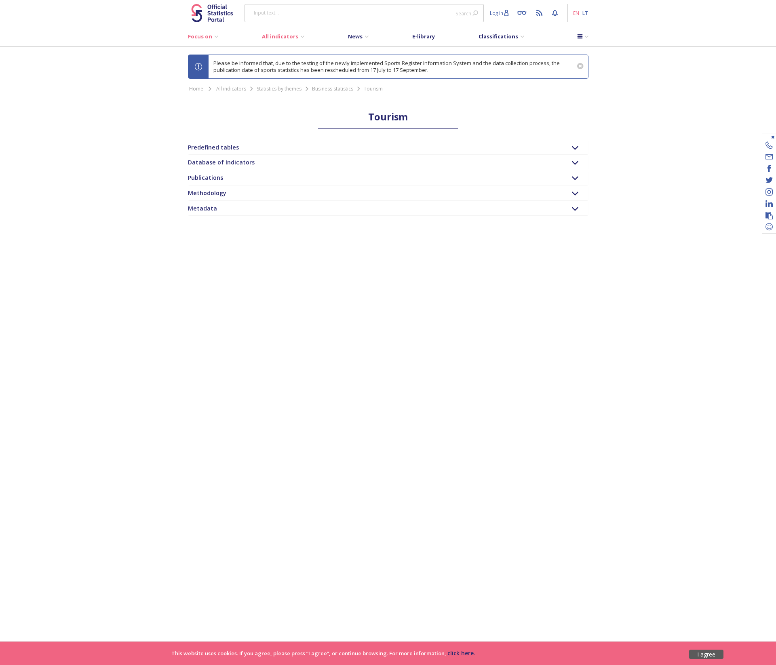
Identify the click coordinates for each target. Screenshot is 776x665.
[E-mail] (769, 158)
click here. (461, 653)
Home (196, 88)
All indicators (231, 88)
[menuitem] (203, 38)
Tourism (373, 88)
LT (585, 13)
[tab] (388, 147)
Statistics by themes (279, 88)
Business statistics (332, 88)
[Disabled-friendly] (524, 12)
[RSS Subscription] (540, 12)
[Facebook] (769, 170)
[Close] (764, 137)
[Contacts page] (769, 146)
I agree (706, 654)
